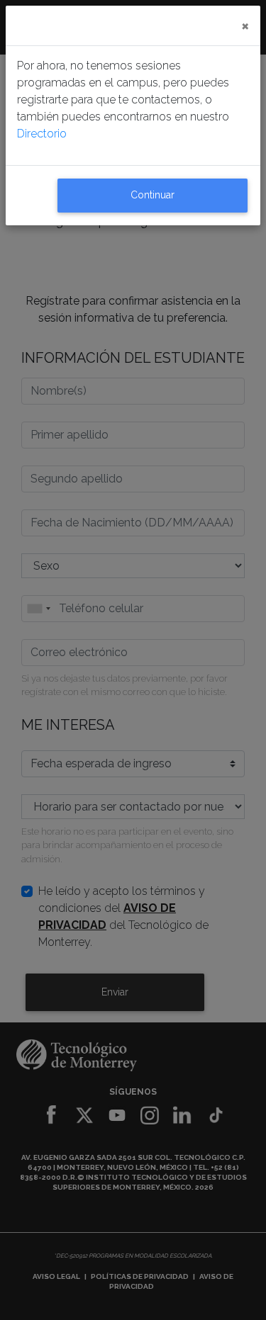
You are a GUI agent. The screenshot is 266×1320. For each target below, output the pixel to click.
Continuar (152, 195)
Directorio (42, 133)
